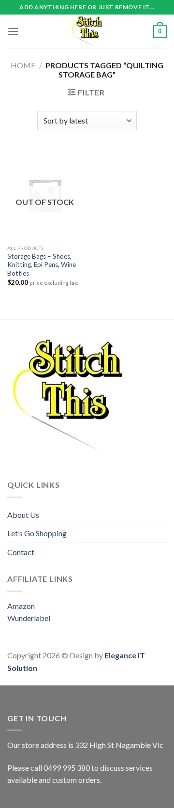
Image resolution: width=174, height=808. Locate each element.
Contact (20, 552)
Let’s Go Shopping (37, 533)
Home (23, 65)
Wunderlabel (28, 617)
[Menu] (13, 31)
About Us (23, 514)
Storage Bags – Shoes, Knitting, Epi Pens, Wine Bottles (41, 264)
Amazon (21, 605)
